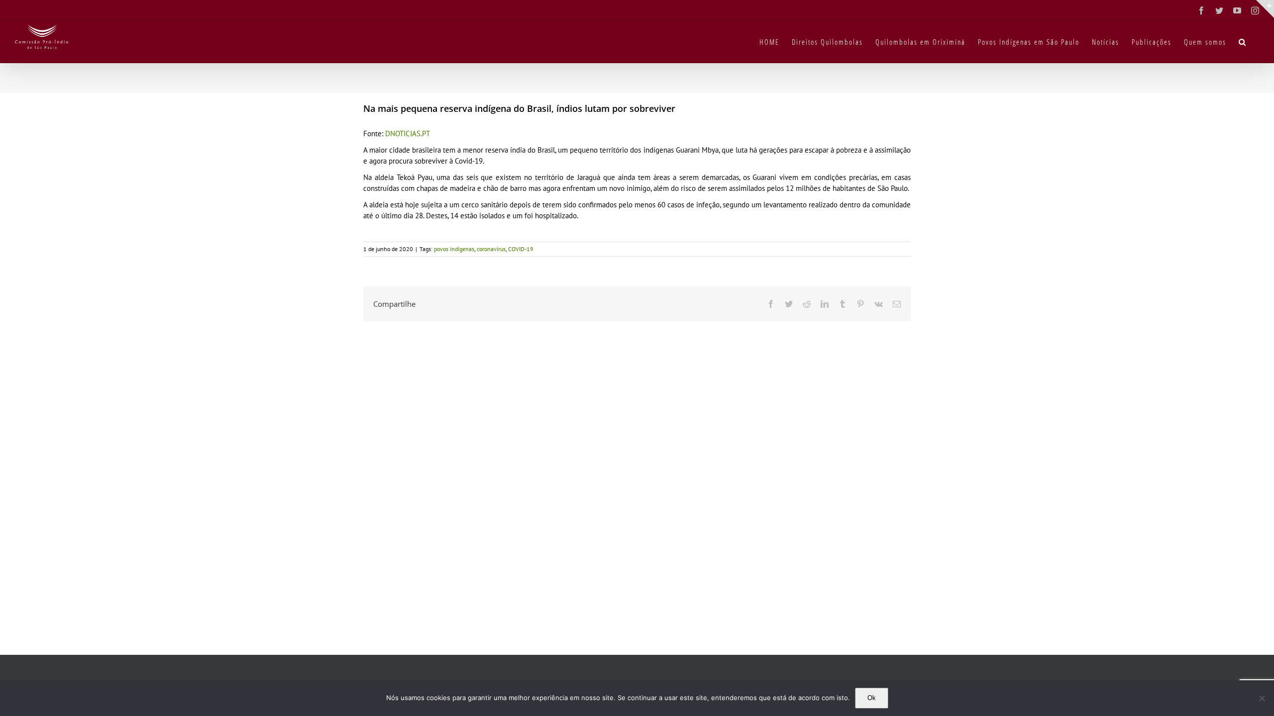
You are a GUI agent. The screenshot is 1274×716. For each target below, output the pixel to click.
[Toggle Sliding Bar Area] (1265, 9)
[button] (1243, 41)
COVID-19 (520, 249)
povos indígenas (454, 249)
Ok (871, 698)
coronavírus (491, 249)
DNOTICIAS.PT (407, 133)
